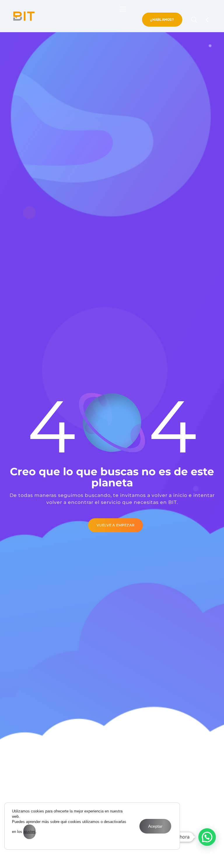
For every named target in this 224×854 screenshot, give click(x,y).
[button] (207, 837)
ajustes (29, 831)
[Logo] (24, 16)
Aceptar (155, 826)
